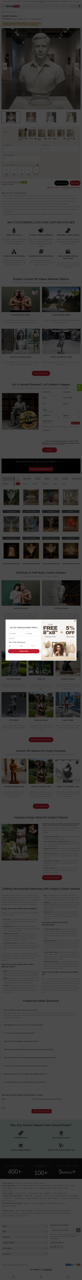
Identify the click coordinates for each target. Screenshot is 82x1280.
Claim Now (23, 651)
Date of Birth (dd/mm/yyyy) (17, 642)
